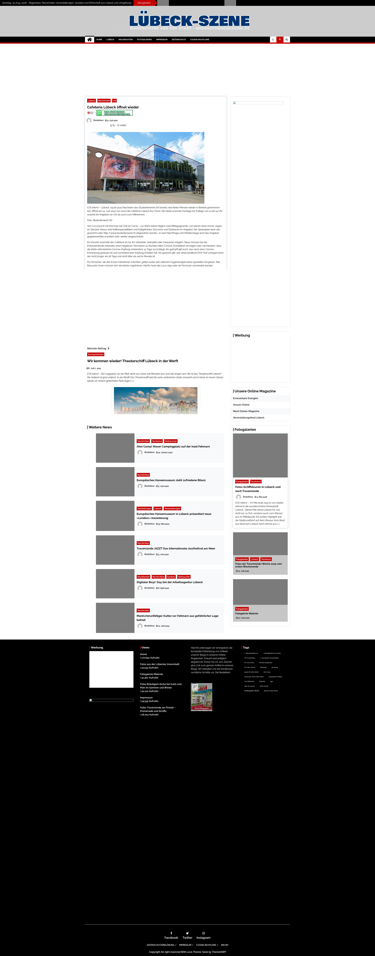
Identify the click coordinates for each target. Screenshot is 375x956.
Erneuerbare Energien (245, 398)
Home (99, 39)
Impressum (161, 39)
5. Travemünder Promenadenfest (269, 658)
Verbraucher (171, 441)
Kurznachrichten (96, 354)
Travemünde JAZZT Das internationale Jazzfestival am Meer (176, 548)
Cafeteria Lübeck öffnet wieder (113, 107)
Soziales (171, 577)
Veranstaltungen (172, 508)
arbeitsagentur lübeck (251, 690)
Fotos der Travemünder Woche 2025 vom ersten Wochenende (258, 565)
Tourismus (157, 441)
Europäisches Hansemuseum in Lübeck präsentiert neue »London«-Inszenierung (174, 516)
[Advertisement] (187, 67)
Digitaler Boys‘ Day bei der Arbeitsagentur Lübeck (170, 582)
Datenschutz (179, 39)
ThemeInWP (219, 952)
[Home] (89, 39)
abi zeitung (275, 667)
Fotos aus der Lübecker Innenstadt (159, 664)
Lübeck (110, 39)
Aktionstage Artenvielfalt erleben (254, 677)
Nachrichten (126, 39)
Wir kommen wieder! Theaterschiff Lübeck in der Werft (132, 361)
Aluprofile (262, 681)
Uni (114, 100)
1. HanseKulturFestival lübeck (272, 653)
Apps (271, 681)
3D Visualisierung (249, 658)
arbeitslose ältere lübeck (271, 691)
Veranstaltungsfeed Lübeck (248, 417)
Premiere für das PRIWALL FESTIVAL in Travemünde (195, 2)
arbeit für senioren (249, 686)
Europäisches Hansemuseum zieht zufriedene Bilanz (171, 480)
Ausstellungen (144, 508)
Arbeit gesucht (264, 686)
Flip (91, 112)
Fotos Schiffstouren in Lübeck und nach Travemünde (263, 2)
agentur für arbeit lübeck (251, 672)
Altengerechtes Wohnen (275, 677)
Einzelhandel (143, 577)
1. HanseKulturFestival (251, 653)
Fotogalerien (144, 39)
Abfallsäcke (263, 667)
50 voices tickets (249, 663)
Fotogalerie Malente (246, 613)
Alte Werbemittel (249, 681)
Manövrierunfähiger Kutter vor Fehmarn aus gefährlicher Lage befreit (177, 618)
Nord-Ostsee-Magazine (246, 411)
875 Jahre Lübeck (249, 667)
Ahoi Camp (266, 672)
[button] (273, 39)
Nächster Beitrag (96, 348)
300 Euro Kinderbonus (265, 663)
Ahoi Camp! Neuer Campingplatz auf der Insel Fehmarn (173, 446)
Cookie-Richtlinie (199, 39)
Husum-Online (241, 404)
